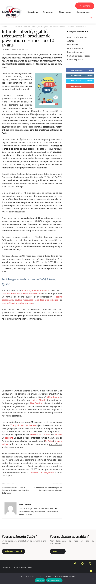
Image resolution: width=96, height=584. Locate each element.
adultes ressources (24, 300)
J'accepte (40, 580)
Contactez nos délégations (41, 472)
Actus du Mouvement (22, 27)
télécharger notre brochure (35, 290)
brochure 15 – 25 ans (40, 434)
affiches (58, 434)
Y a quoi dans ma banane (23, 425)
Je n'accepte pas (54, 580)
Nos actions (72, 44)
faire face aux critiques (46, 300)
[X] (90, 564)
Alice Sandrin (36, 403)
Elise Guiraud (10, 49)
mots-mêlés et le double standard (17, 303)
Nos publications (75, 48)
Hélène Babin (52, 397)
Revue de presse (75, 59)
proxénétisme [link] (55, 444)
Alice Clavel (38, 400)
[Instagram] (82, 564)
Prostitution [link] (33, 409)
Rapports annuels (75, 52)
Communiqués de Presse (78, 55)
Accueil (4, 27)
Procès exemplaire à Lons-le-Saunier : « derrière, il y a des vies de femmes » (15, 490)
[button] (91, 18)
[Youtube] (91, 571)
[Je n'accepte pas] (93, 578)
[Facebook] (75, 564)
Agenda (70, 40)
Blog (10, 27)
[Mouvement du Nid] (12, 11)
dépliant (9, 437)
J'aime (90, 70)
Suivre (89, 75)
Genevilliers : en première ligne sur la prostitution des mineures (48, 489)
